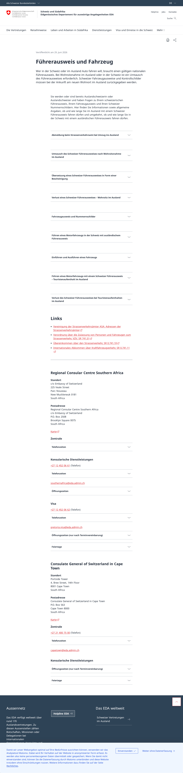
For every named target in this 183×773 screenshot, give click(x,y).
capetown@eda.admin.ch (65, 650)
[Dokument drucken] (167, 40)
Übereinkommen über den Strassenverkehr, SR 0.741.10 (85, 343)
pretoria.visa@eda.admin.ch (66, 527)
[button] (16, 30)
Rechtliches (12, 765)
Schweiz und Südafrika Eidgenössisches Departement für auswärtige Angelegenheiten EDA (77, 13)
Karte (54, 431)
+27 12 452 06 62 (60, 509)
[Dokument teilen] (174, 40)
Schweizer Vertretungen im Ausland (110, 719)
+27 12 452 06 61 (60, 465)
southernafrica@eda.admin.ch (68, 483)
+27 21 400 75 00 (60, 632)
